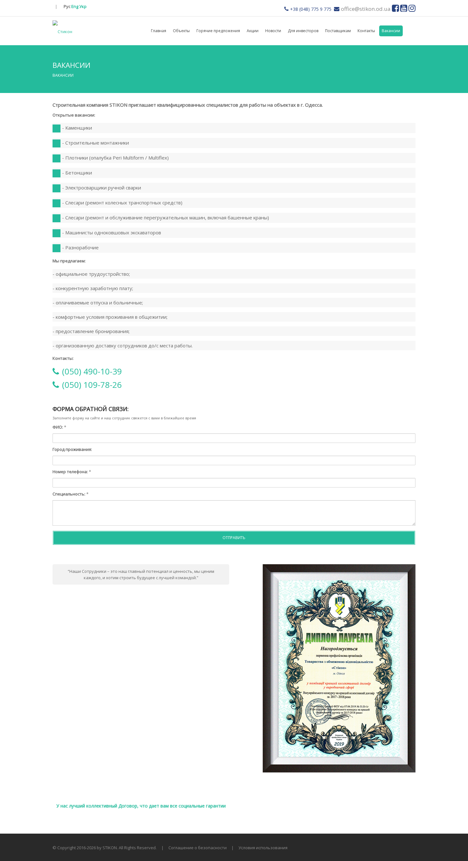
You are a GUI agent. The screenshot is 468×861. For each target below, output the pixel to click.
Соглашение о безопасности (197, 847)
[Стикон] (62, 31)
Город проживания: (72, 449)
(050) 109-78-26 (92, 384)
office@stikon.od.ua (366, 8)
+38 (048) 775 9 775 (310, 9)
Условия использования (262, 847)
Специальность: (69, 494)
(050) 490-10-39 (92, 371)
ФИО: (58, 427)
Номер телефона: (70, 471)
